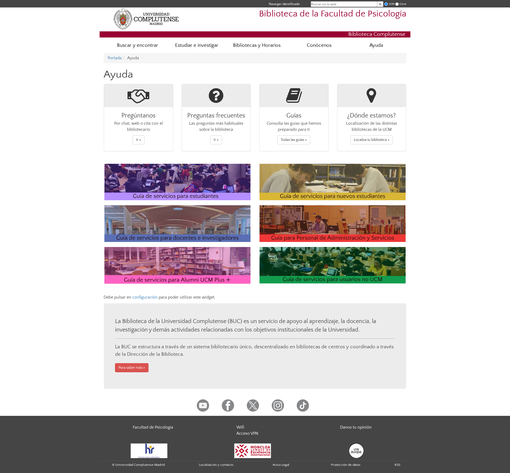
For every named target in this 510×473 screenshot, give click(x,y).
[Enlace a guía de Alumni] (177, 264)
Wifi (240, 427)
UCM (391, 4)
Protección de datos (345, 465)
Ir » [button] (138, 140)
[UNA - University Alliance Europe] (356, 450)
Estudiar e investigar (196, 45)
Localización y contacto (216, 465)
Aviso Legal (281, 465)
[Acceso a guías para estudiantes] (177, 181)
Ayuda (376, 45)
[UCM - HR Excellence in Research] (149, 450)
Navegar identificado (284, 4)
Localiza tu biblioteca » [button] (371, 140)
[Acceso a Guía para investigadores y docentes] (177, 223)
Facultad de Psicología (153, 427)
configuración (145, 297)
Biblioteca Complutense (376, 34)
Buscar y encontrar (137, 45)
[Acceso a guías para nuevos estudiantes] (332, 181)
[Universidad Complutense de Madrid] (146, 18)
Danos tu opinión (356, 427)
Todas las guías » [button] (294, 140)
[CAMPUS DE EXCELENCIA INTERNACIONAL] (252, 450)
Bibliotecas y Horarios (256, 45)
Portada (115, 58)
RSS (397, 465)
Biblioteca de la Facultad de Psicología (332, 14)
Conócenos (319, 45)
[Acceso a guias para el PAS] (332, 223)
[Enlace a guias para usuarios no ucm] (332, 264)
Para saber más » (131, 368)
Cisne (403, 4)
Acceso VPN (247, 433)
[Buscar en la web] (380, 4)
